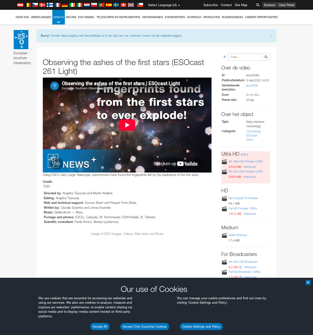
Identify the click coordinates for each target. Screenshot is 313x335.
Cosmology (253, 131)
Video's (58, 17)
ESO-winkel (86, 17)
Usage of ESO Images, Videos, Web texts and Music (127, 234)
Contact (226, 5)
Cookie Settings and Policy (201, 326)
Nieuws (71, 17)
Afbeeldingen (41, 17)
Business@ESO (232, 17)
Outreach (194, 17)
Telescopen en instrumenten (118, 17)
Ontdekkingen (152, 17)
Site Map (241, 5)
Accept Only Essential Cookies (145, 326)
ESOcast (251, 135)
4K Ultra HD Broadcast (243, 262)
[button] (240, 267)
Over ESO (22, 17)
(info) (244, 154)
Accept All (100, 326)
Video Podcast (238, 235)
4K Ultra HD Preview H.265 (246, 171)
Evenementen (175, 17)
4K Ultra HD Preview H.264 (246, 161)
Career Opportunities (261, 17)
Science (269, 5)
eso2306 (252, 85)
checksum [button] (249, 167)
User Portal (286, 5)
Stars (249, 139)
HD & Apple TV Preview (243, 198)
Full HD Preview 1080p (243, 208)
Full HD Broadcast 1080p (244, 272)
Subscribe (210, 5)
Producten (211, 17)
